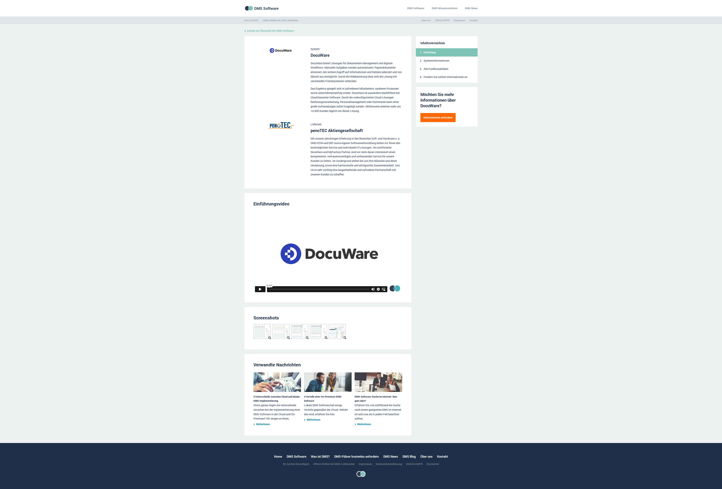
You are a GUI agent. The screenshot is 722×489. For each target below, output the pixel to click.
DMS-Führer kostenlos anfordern (356, 456)
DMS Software (266, 8)
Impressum (459, 20)
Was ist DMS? (251, 20)
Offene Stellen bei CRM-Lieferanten (280, 20)
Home (278, 456)
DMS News (471, 8)
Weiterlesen (263, 424)
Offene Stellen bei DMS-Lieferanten (334, 464)
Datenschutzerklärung (389, 464)
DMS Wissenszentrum (444, 8)
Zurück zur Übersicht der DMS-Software (270, 30)
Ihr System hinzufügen (296, 464)
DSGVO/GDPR (442, 20)
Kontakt (473, 20)
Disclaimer (433, 464)
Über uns (426, 20)
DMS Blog (409, 456)
